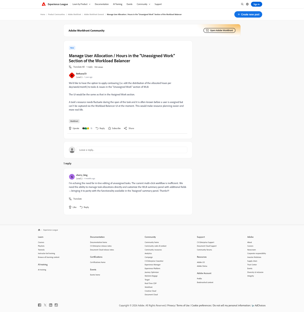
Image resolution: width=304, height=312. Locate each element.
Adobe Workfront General (94, 14)
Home (42, 14)
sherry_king (81, 175)
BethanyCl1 (81, 73)
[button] (248, 14)
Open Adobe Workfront (221, 30)
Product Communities (56, 14)
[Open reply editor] (128, 150)
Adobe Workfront (74, 14)
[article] (127, 191)
